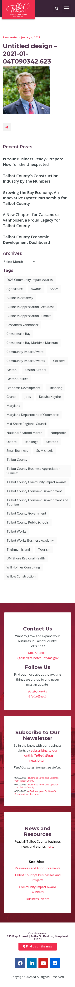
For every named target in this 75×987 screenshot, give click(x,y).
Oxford (12, 442)
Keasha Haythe (50, 397)
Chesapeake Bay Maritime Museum (32, 343)
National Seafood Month (24, 433)
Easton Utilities (17, 379)
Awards (36, 289)
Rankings (31, 442)
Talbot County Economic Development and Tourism (37, 502)
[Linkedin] (32, 963)
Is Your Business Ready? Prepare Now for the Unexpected (33, 161)
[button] (66, 8)
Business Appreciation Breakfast (30, 307)
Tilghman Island (18, 549)
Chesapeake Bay (18, 334)
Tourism (44, 549)
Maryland (13, 406)
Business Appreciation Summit (29, 316)
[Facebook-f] (20, 963)
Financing (55, 388)
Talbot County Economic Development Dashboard (26, 239)
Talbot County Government (26, 513)
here (50, 846)
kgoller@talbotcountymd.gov (37, 658)
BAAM (54, 289)
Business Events (37, 899)
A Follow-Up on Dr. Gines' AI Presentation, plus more (35, 793)
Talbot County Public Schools (28, 522)
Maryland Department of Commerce (33, 415)
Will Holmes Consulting (23, 567)
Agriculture (15, 289)
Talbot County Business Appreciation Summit (33, 471)
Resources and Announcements (37, 868)
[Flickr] (55, 963)
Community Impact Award (25, 352)
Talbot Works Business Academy (30, 540)
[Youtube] (43, 963)
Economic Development (23, 388)
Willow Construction (21, 576)
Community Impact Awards (26, 361)
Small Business (17, 450)
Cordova (59, 361)
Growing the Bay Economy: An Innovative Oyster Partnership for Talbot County (35, 198)
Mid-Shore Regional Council (27, 424)
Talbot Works (16, 531)
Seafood (52, 442)
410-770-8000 (37, 653)
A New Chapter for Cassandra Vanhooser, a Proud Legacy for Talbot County (31, 220)
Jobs (28, 397)
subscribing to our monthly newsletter (40, 755)
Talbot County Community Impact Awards (37, 482)
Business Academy (20, 298)
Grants (11, 397)
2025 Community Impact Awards (30, 280)
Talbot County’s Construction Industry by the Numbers (30, 178)
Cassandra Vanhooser (22, 325)
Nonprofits (59, 433)
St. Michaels (44, 450)
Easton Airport (35, 370)
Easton (12, 370)
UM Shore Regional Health (26, 558)
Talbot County (17, 460)
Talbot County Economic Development (34, 491)
